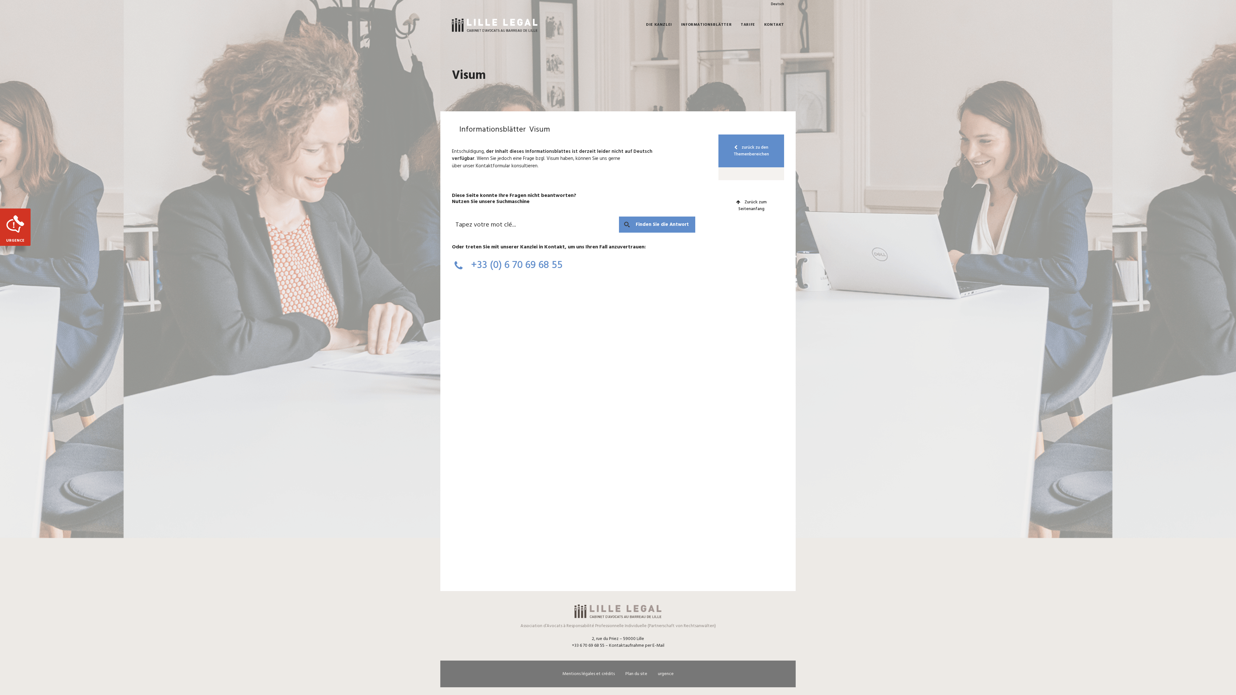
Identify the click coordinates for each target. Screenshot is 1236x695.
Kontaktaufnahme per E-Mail (636, 645)
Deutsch (777, 4)
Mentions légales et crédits (588, 674)
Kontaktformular (493, 166)
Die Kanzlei (659, 25)
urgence (666, 674)
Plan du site (636, 674)
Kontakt (774, 25)
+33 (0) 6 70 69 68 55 (515, 265)
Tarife (748, 25)
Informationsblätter (706, 25)
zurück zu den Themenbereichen (751, 151)
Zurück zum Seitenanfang (752, 206)
